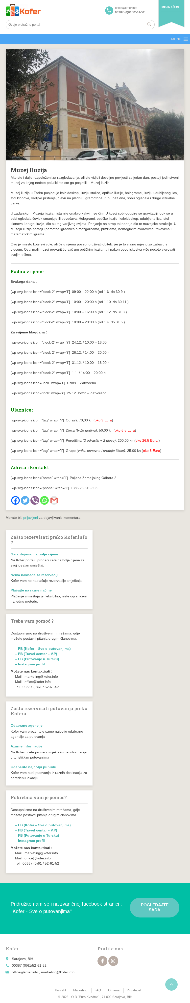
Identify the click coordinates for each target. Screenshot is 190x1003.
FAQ (98, 990)
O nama (113, 990)
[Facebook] (15, 500)
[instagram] (113, 961)
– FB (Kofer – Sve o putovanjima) (43, 649)
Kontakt (60, 990)
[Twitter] (25, 500)
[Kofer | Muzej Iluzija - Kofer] (23, 10)
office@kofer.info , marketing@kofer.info (43, 972)
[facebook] (102, 961)
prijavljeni (30, 518)
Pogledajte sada (154, 907)
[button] (176, 39)
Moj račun (170, 7)
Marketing (80, 990)
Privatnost (134, 990)
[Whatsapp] (44, 500)
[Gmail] (54, 500)
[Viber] (34, 500)
